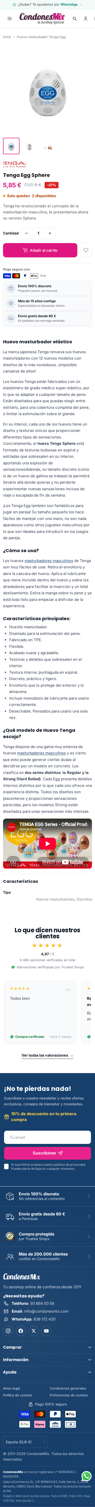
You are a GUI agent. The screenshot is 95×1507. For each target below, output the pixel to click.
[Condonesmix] (42, 18)
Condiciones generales (68, 1388)
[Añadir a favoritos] (86, 250)
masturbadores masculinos (49, 560)
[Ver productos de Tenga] (14, 164)
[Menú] (9, 18)
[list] (47, 1012)
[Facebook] (21, 1331)
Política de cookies (17, 1395)
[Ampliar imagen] (47, 90)
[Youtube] (46, 1331)
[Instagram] (8, 1331)
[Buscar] (74, 18)
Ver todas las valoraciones (47, 1055)
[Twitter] (34, 1331)
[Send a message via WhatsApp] (86, 1476)
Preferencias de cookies (69, 1395)
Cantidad (11, 233)
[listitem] (11, 146)
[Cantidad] (26, 233)
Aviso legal (11, 1388)
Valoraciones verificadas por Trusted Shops (50, 967)
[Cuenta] (85, 18)
